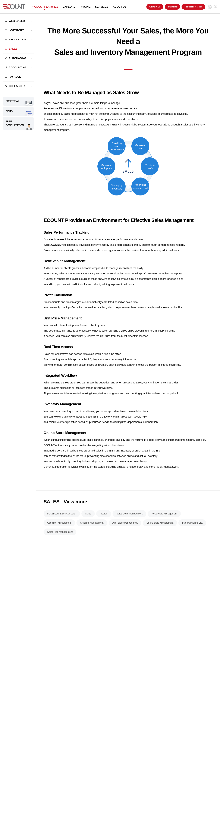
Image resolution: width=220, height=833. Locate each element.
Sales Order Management (129, 513)
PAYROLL (15, 76)
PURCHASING (17, 58)
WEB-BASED (17, 20)
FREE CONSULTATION (15, 123)
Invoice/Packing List (192, 522)
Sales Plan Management (59, 532)
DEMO (9, 111)
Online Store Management (160, 522)
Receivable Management (164, 513)
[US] (14, 6)
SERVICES (101, 6)
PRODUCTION (17, 39)
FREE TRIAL (12, 101)
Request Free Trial (193, 7)
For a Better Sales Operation (61, 513)
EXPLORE (69, 6)
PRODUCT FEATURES (44, 6)
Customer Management (59, 522)
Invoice (103, 513)
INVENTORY (16, 30)
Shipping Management (91, 522)
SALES (13, 48)
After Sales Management (125, 522)
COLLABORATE (19, 85)
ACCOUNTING (17, 67)
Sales (88, 513)
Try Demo (172, 7)
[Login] (215, 6)
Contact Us (154, 7)
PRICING (85, 6)
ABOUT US (119, 6)
